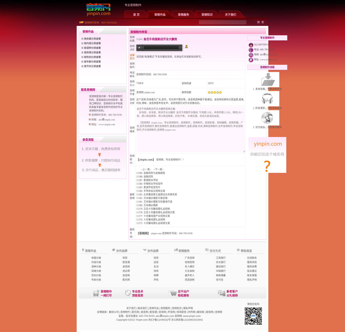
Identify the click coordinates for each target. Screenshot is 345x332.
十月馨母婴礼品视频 (154, 219)
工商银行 (221, 258)
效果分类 (96, 271)
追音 (156, 262)
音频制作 (125, 312)
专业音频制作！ (174, 159)
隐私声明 (252, 279)
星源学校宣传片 (152, 187)
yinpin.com (156, 233)
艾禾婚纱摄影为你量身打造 (158, 201)
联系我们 (142, 308)
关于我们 (230, 14)
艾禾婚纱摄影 (151, 205)
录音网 (126, 266)
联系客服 (252, 275)
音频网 (140, 92)
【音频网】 (143, 233)
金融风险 (148, 176)
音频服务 (183, 14)
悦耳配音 (181, 312)
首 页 (136, 14)
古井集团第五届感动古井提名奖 (160, 194)
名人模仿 (189, 266)
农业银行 (221, 262)
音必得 (126, 271)
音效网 (162, 312)
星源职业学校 (151, 180)
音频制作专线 (169, 233)
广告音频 (189, 258)
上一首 (146, 169)
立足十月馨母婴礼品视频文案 (159, 212)
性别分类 (96, 275)
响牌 (156, 275)
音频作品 (160, 14)
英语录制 (189, 279)
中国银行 (221, 271)
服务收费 (252, 266)
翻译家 (200, 312)
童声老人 (189, 275)
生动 (156, 266)
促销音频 (189, 262)
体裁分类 (96, 258)
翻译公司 (114, 312)
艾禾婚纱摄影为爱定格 (156, 198)
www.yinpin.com (268, 59)
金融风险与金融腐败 (154, 173)
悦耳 (125, 258)
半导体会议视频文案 (154, 191)
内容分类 (96, 262)
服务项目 (252, 262)
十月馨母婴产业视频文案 (157, 216)
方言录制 (189, 271)
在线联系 (252, 258)
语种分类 (96, 266)
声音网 (171, 312)
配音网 (209, 312)
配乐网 (126, 279)
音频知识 (207, 14)
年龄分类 (96, 279)
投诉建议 (252, 271)
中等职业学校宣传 (153, 183)
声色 (156, 279)
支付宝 (219, 279)
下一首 (158, 169)
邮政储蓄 (221, 275)
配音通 (126, 262)
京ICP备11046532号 (159, 319)
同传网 (191, 312)
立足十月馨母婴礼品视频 (157, 209)
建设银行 (221, 266)
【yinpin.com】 (146, 159)
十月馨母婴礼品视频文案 (157, 223)
